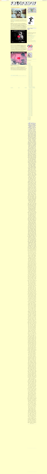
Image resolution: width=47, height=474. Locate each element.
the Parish (33, 127)
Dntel (35, 289)
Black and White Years (30, 199)
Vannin (33, 406)
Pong (33, 361)
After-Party (29, 134)
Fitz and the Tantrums (34, 298)
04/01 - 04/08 (30, 103)
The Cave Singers (32, 388)
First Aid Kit (33, 211)
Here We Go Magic (34, 139)
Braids (32, 171)
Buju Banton (29, 271)
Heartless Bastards (33, 216)
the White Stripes (31, 194)
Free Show (34, 123)
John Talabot (33, 323)
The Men (28, 393)
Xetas (33, 243)
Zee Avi (34, 416)
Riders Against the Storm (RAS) (31, 366)
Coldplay (28, 278)
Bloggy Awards (29, 266)
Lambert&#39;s (34, 144)
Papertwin (31, 356)
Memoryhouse (29, 223)
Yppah (28, 416)
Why (30, 411)
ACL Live (33, 132)
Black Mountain (34, 264)
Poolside (35, 361)
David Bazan (34, 283)
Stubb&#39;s (30, 126)
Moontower (34, 224)
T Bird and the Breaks (33, 383)
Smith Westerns (32, 146)
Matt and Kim (31, 161)
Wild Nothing (35, 411)
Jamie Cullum (30, 319)
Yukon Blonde (32, 416)
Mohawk (14, 20)
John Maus (31, 323)
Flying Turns (35, 299)
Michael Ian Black (32, 223)
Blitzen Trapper (34, 157)
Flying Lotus (32, 299)
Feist (30, 211)
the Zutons (33, 423)
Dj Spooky (30, 289)
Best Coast (29, 156)
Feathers (29, 211)
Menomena (35, 161)
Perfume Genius (33, 359)
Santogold (29, 231)
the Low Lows (29, 421)
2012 (28, 65)
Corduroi (31, 279)
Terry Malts (35, 385)
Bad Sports (33, 258)
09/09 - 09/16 (30, 79)
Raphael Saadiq (29, 187)
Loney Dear (29, 334)
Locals (35, 333)
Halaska (35, 311)
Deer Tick (31, 207)
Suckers (29, 164)
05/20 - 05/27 (30, 96)
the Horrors (33, 420)
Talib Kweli (31, 164)
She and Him (30, 373)
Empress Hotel (32, 296)
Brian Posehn (33, 268)
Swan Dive (35, 234)
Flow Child (30, 299)
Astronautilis (32, 256)
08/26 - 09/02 (30, 81)
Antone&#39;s (29, 129)
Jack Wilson (32, 318)
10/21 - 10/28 (30, 73)
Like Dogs (32, 331)
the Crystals (35, 418)
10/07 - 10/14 (30, 75)
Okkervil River (29, 162)
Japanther (30, 219)
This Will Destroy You (33, 239)
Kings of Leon (31, 328)
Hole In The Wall (32, 313)
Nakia (33, 184)
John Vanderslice (33, 219)
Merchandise (33, 341)
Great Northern (29, 309)
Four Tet (30, 159)
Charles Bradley (30, 274)
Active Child (34, 169)
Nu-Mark (30, 353)
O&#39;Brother (34, 353)
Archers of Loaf (29, 256)
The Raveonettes (31, 395)
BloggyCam (29, 127)
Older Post (26, 87)
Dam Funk (31, 281)
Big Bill (28, 263)
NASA (34, 348)
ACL (31, 124)
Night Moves (34, 351)
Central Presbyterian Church (33, 172)
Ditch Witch (31, 288)
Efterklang (31, 293)
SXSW (31, 123)
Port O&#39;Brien (31, 228)
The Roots (34, 395)
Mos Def (34, 346)
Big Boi (30, 263)
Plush (28, 361)
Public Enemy (34, 228)
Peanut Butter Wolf (32, 358)
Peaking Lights (29, 358)
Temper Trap (30, 385)
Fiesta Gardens (30, 298)
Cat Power (35, 201)
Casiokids (29, 273)
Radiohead (35, 186)
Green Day (32, 309)
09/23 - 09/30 (30, 77)
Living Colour (33, 333)
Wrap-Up (32, 243)
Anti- (30, 254)
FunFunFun (33, 126)
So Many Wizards (33, 376)
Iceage (32, 316)
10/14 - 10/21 (30, 74)
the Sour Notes (34, 167)
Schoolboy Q (33, 371)
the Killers (30, 246)
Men (31, 341)
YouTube (19, 43)
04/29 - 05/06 (30, 99)
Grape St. (35, 308)
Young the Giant (31, 415)
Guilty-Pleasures (29, 311)
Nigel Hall (32, 351)
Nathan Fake (29, 349)
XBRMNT (30, 413)
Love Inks (29, 161)
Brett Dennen (30, 268)
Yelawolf (35, 243)
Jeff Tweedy (33, 321)
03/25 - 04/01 (30, 104)
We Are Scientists (29, 192)
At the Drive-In (35, 256)
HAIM (28, 216)
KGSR (31, 326)
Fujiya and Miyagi (34, 304)
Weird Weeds (35, 241)
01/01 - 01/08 (30, 115)
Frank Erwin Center (32, 301)
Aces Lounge (30, 251)
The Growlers (34, 391)
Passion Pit (34, 152)
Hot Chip (33, 314)
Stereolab (35, 233)
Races (33, 186)
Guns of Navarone (32, 311)
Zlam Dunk (31, 141)
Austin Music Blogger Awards (32, 196)
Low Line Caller (32, 221)
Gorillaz (35, 179)
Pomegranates (31, 361)
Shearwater (29, 146)
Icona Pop (34, 316)
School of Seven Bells (32, 231)
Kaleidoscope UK (34, 326)
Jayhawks (29, 321)
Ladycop (35, 329)
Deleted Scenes (34, 207)
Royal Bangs (33, 368)
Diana (31, 176)
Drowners (30, 291)
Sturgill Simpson (32, 381)
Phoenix (31, 186)
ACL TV (33, 128)
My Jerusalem (15, 67)
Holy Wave (31, 314)
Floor (28, 299)
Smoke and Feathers (30, 376)
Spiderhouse (34, 378)
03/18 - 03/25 (30, 105)
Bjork (30, 264)
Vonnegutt (32, 241)
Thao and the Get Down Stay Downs (33, 386)
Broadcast (33, 269)
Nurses (32, 353)
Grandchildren (32, 308)
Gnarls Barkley (29, 179)
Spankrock (30, 378)
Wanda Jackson (32, 408)
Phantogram (29, 186)
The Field (30, 390)
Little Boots (31, 182)
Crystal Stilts (33, 204)
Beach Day (35, 261)
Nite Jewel (33, 226)
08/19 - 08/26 (30, 82)
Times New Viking (33, 400)
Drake (28, 291)
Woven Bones (29, 243)
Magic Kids (35, 222)
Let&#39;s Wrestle (29, 331)
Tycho (30, 405)
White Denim (34, 131)
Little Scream (31, 333)
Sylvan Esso (29, 383)
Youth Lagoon (34, 415)
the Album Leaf (32, 244)
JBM (28, 318)
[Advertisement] (16, 82)
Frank (29, 301)
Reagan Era (35, 229)
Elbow (28, 209)
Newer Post (12, 87)
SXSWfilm (31, 137)
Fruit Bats (31, 304)
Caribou (32, 201)
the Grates (30, 420)
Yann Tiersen (35, 413)
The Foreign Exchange (33, 390)
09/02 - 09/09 (30, 80)
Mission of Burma (30, 224)
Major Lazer (34, 336)
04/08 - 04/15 (30, 102)
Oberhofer (35, 226)
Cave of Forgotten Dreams (32, 273)
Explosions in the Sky (30, 177)
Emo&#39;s (33, 124)
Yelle (28, 244)
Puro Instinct (29, 363)
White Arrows (32, 410)
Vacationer (31, 406)
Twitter (31, 39)
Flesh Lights (30, 212)
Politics (34, 162)
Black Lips (32, 157)
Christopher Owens (33, 276)
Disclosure (29, 288)
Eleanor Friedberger (31, 209)
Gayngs (31, 306)
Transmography (34, 137)
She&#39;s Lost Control (34, 373)
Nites (28, 152)
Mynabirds (25, 19)
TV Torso (29, 131)
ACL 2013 (32, 131)
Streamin (30, 381)
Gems (32, 306)
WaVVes (32, 191)
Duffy (34, 291)
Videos (30, 241)
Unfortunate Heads (34, 405)
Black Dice (32, 264)
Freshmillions (29, 303)
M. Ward (32, 222)
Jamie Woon (33, 319)
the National (29, 194)
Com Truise (35, 278)
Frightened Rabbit (34, 159)
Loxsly (34, 221)
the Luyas (31, 421)
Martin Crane (30, 339)
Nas (35, 348)
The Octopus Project (31, 393)
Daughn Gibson (31, 283)
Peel (30, 359)
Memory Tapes (29, 341)
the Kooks (35, 420)
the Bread (35, 244)
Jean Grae (31, 321)
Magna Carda (31, 336)
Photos (32, 162)
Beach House (34, 142)
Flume (32, 212)
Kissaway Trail (34, 328)
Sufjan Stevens (29, 234)
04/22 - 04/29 (30, 100)
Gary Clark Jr (34, 214)
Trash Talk (30, 403)
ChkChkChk (31, 202)
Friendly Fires (32, 303)
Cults (33, 149)
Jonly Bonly (35, 324)
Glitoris (30, 132)
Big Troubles (34, 263)
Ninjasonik (30, 226)
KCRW (30, 326)
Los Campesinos (29, 151)
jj (30, 244)
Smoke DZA (35, 375)
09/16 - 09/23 (30, 78)
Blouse (34, 266)
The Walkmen (34, 164)
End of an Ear (34, 176)
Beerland (32, 134)
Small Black (30, 375)
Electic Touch (35, 209)
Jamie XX (35, 319)
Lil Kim (34, 331)
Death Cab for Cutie (34, 206)
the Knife (32, 246)
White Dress (35, 410)
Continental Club (29, 174)
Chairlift (29, 202)
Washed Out (35, 191)
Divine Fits (33, 288)
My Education (29, 184)
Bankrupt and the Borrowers (32, 259)
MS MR (35, 182)
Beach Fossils (33, 197)
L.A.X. (34, 181)
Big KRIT (32, 263)
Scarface (30, 371)
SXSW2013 (30, 128)
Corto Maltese (32, 174)
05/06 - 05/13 (30, 98)
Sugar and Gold (32, 234)
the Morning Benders (34, 154)
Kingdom (29, 328)
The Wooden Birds (34, 238)
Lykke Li (33, 182)
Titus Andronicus (31, 401)
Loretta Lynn (31, 334)
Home (19, 87)
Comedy (29, 279)
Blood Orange (32, 266)
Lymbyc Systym (29, 222)
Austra (30, 197)
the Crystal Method (32, 418)
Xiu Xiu (32, 413)
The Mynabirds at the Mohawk (15, 7)
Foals (34, 212)
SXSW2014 (34, 129)
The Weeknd (31, 238)
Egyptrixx (33, 293)
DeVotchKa (31, 206)
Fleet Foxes (29, 136)
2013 (28, 64)
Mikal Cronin (30, 343)
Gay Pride (29, 306)
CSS (34, 171)
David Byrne (29, 284)
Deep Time (29, 207)
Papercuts (29, 356)
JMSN (30, 318)
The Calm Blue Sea (32, 147)
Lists (32, 129)
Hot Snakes (35, 314)
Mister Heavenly (32, 344)
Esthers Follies (34, 296)
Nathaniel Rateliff (32, 349)
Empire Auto (29, 296)
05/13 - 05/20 (30, 97)
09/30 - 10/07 (30, 76)
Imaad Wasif (30, 218)
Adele (32, 251)
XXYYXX (29, 166)
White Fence (33, 192)
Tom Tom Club (34, 401)
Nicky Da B (30, 351)
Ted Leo (33, 189)
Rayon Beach (32, 229)
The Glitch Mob (30, 391)
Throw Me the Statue (29, 400)
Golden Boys (32, 179)
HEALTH (31, 216)
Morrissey (33, 346)
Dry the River (32, 291)
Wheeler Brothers (29, 410)
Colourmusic (33, 278)
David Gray (34, 284)
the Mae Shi (34, 421)
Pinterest (35, 41)
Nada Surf (32, 184)
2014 (28, 63)
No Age (30, 152)
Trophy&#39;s (34, 403)
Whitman (29, 411)
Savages (28, 371)
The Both (30, 388)
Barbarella (32, 142)
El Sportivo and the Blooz (31, 294)
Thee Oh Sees (29, 239)
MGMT (32, 151)
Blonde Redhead (34, 199)
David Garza (32, 284)
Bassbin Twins (32, 261)
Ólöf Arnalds (30, 248)
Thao (28, 386)
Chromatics (34, 202)
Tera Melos (33, 385)
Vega (30, 191)
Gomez (30, 308)
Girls (28, 132)
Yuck (29, 416)
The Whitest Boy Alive (31, 398)
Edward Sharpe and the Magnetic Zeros (32, 208)
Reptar (32, 187)
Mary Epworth (33, 339)
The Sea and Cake (32, 396)
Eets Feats (29, 293)
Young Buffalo (32, 166)
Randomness (34, 125)
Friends (34, 303)
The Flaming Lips (33, 236)
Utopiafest (29, 406)
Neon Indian (35, 151)
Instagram (34, 40)
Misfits (30, 344)
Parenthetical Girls (34, 356)
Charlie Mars (33, 274)
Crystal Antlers (31, 149)
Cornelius (33, 279)
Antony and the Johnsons (33, 254)
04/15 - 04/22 (30, 101)
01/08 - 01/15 (30, 114)
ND (33, 136)
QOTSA (31, 363)
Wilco (35, 192)
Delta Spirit (30, 176)
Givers (31, 144)
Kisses (28, 329)
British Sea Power (30, 269)
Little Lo (28, 333)
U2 (31, 405)
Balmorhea (29, 142)
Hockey (30, 313)
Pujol (28, 229)
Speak (31, 378)
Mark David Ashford (32, 338)
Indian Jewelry (33, 218)
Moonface (30, 346)
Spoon (28, 141)
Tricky (32, 403)
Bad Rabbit (31, 258)
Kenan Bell (32, 181)
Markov (32, 136)
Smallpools (33, 375)
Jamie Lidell (34, 134)
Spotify (33, 233)
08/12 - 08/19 (30, 83)
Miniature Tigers (33, 343)
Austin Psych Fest (34, 141)
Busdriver (31, 271)
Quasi (29, 229)
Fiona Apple (33, 177)
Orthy (32, 152)
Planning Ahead (30, 125)
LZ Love (30, 329)
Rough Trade (31, 368)
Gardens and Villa (31, 214)
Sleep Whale (31, 233)
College (30, 278)
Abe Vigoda (35, 194)
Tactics (31, 189)
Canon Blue (30, 201)
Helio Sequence (29, 139)
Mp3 (29, 124)
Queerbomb (33, 363)
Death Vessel (31, 286)
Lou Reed (34, 334)
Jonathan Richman (31, 324)
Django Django (33, 289)
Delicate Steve (34, 286)
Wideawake (32, 411)
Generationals (29, 144)
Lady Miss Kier (33, 329)
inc (29, 244)
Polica (28, 228)
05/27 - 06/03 (30, 95)
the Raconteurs (30, 167)
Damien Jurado (33, 281)
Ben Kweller (31, 171)
